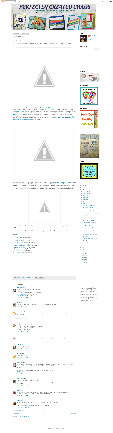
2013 (82, 251)
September (85, 197)
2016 (82, 189)
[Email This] (36, 278)
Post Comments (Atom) (24, 416)
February (85, 242)
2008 (82, 262)
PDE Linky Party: (18, 250)
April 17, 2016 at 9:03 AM (23, 348)
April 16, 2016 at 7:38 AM (23, 331)
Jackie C (19, 344)
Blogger (63, 428)
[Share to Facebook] (41, 278)
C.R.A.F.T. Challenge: (19, 239)
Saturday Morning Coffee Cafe (90, 215)
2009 (82, 260)
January (85, 245)
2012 (82, 253)
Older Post (73, 413)
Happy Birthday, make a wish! (90, 234)
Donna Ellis (19, 362)
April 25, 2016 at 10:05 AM (23, 385)
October (85, 195)
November (85, 193)
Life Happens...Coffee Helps (89, 232)
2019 (82, 185)
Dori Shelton (93, 35)
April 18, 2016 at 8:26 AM (23, 373)
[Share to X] (39, 278)
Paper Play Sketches (21, 295)
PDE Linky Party (20, 292)
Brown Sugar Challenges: (20, 247)
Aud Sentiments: (18, 237)
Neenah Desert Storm (22, 111)
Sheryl (18, 322)
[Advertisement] (89, 274)
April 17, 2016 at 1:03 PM (23, 357)
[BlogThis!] (37, 278)
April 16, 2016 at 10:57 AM (23, 340)
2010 (82, 257)
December (85, 191)
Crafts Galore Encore (36, 365)
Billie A (18, 390)
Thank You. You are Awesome (90, 227)
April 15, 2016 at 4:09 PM (23, 306)
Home (44, 413)
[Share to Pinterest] (43, 278)
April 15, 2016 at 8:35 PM (23, 318)
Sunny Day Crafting (21, 294)
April (84, 203)
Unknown (19, 353)
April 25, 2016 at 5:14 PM (23, 395)
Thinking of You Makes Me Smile (90, 238)
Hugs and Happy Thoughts (89, 230)
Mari (18, 302)
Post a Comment (19, 410)
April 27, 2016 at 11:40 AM (23, 407)
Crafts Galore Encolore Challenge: (22, 245)
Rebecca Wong (20, 378)
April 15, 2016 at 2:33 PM (23, 297)
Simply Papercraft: (19, 252)
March (84, 240)
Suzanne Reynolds (21, 336)
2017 (82, 187)
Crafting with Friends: (19, 248)
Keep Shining (86, 236)
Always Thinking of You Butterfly (90, 213)
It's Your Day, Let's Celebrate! (89, 220)
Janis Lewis (19, 287)
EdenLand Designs (21, 311)
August (84, 199)
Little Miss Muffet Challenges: (21, 242)
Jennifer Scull (20, 400)
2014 (82, 249)
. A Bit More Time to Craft (19, 244)
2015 (82, 247)
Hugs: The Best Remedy (88, 211)
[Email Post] (33, 277)
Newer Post (16, 413)
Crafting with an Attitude (20, 240)
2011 (82, 255)
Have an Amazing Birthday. (89, 205)
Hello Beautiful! (86, 225)
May (84, 201)
